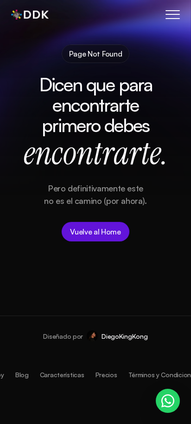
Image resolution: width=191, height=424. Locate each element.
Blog (22, 375)
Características (62, 375)
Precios (106, 375)
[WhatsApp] (168, 401)
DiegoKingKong (124, 336)
